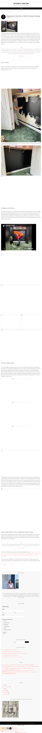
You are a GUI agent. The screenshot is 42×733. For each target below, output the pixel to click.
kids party (9, 668)
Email (3, 614)
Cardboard (11, 664)
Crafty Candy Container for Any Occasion (10, 649)
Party (26, 670)
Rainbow (30, 670)
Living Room (21, 668)
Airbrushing (4, 664)
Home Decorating (14, 17)
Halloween (22, 666)
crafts (31, 665)
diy (7, 666)
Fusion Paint (17, 666)
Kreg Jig (18, 668)
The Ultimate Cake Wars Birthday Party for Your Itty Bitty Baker (14, 653)
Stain (22, 671)
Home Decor (35, 666)
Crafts (5, 620)
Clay (23, 664)
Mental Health (27, 668)
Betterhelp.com (21, 56)
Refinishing (6, 624)
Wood (4, 673)
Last (14, 612)
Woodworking (6, 622)
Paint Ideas (17, 670)
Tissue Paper (32, 671)
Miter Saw (32, 668)
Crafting (27, 665)
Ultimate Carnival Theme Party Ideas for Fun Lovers (12, 656)
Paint (12, 670)
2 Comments (4, 564)
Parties (5, 628)
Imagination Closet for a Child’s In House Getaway (23, 16)
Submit (4, 632)
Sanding (13, 671)
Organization (6, 670)
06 (3, 16)
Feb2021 (3, 17)
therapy (17, 49)
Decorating (4, 666)
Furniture (13, 666)
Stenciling (26, 671)
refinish (33, 670)
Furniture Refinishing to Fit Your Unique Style (10, 655)
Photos (28, 670)
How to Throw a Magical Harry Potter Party (20, 553)
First (3, 612)
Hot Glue (3, 668)
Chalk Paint (16, 664)
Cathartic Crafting (21, 3)
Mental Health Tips (7, 629)
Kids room (14, 668)
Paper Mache (22, 670)
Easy (9, 666)
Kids (6, 668)
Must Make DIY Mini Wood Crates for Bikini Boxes (11, 651)
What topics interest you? (7, 619)
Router (10, 671)
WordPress (20, 723)
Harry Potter (26, 666)
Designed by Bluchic (31, 723)
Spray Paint (18, 672)
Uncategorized (5, 692)
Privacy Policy (25, 723)
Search (27, 642)
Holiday (29, 666)
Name (3, 609)
